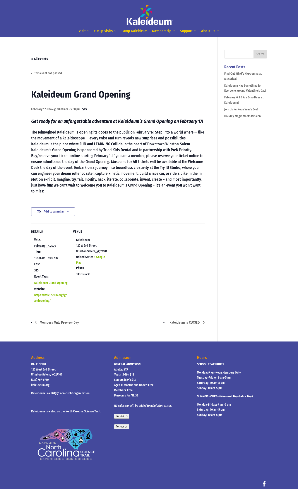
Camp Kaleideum (134, 31)
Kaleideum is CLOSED (185, 322)
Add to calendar (54, 211)
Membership (161, 31)
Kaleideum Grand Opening (51, 283)
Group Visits (103, 31)
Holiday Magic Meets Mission (242, 116)
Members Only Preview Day (59, 322)
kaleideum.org (40, 385)
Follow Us (122, 416)
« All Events (39, 59)
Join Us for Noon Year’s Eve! (241, 109)
